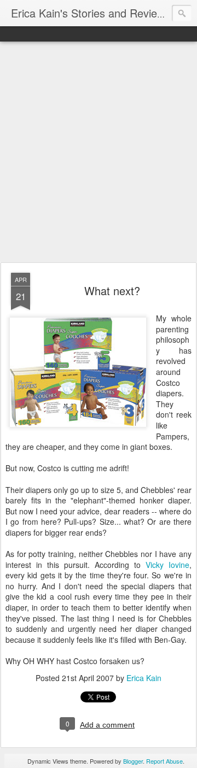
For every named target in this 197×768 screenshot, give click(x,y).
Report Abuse (164, 761)
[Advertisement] (98, 152)
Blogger (133, 761)
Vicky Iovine (167, 564)
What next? (112, 290)
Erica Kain (143, 677)
